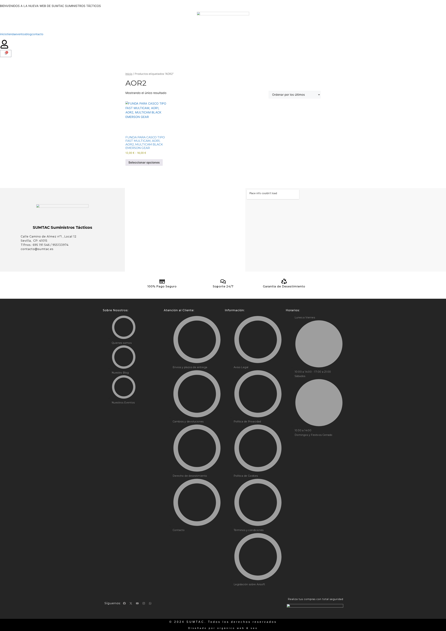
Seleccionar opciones (144, 162)
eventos (20, 34)
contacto (37, 34)
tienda (11, 34)
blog (29, 34)
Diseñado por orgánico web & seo (223, 628)
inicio (3, 34)
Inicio (128, 74)
